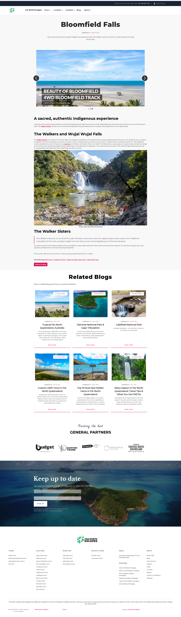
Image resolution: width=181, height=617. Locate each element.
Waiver (149, 572)
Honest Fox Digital (134, 609)
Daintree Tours (46, 260)
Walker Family (46, 126)
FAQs (148, 567)
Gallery (149, 564)
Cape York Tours (93, 260)
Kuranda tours (41, 584)
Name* (36, 488)
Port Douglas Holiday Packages (126, 574)
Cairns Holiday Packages (127, 568)
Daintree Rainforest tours (17, 558)
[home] (16, 10)
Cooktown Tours (59, 260)
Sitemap (150, 578)
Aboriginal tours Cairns (16, 561)
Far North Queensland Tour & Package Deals (129, 556)
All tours (11, 564)
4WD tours (12, 555)
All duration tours (69, 564)
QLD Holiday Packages (127, 584)
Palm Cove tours (42, 578)
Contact (149, 570)
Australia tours (41, 586)
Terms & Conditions (154, 575)
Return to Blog (40, 264)
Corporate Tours (97, 558)
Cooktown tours (42, 567)
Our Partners (151, 561)
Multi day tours (68, 561)
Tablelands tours (42, 572)
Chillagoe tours (41, 575)
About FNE (150, 555)
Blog (79, 10)
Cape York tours (41, 555)
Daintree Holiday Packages (128, 578)
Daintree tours (41, 558)
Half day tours (68, 555)
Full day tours (67, 558)
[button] (46, 10)
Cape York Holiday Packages (129, 581)
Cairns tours (40, 570)
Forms (65, 609)
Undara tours (40, 581)
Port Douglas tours (42, 564)
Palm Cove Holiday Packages (129, 571)
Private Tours (96, 555)
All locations (40, 589)
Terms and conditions (41, 609)
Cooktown (67, 144)
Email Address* (39, 495)
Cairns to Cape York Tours (76, 260)
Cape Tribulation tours (44, 561)
